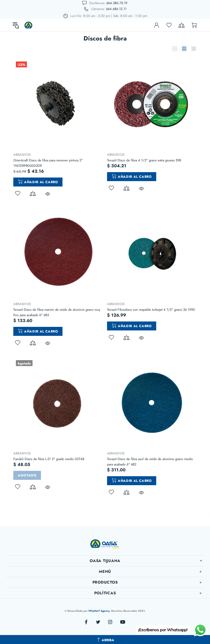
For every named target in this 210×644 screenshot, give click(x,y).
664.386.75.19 (116, 3)
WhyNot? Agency (99, 611)
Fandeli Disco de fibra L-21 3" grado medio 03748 (48, 458)
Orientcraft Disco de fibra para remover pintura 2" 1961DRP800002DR (48, 163)
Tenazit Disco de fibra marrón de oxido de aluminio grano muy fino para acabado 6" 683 (56, 312)
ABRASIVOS (22, 154)
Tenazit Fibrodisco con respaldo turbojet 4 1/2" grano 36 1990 (151, 309)
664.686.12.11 (116, 8)
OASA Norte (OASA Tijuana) (28, 25)
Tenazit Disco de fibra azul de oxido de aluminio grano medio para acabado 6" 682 (150, 461)
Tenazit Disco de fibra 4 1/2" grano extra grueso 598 (144, 160)
